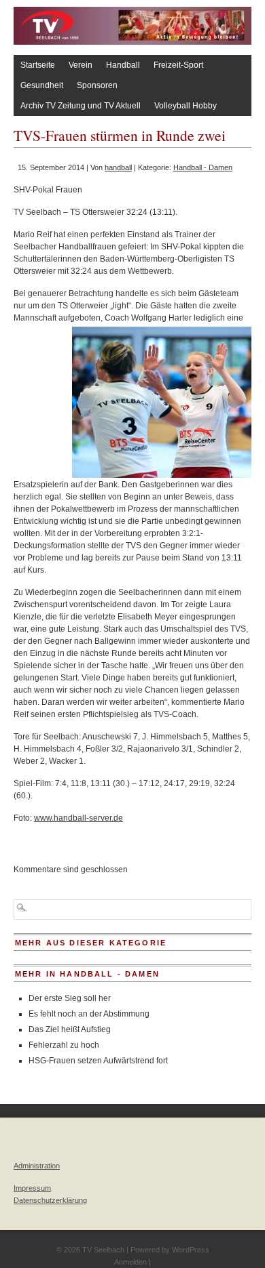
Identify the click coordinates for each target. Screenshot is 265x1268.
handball (118, 167)
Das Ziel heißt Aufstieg (70, 1029)
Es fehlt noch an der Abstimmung (89, 1014)
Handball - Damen (202, 167)
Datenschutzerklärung (50, 1200)
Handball (123, 65)
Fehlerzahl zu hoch (64, 1045)
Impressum (32, 1188)
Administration (37, 1166)
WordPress (190, 1250)
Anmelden (130, 1262)
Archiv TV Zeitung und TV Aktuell (80, 105)
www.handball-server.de (78, 818)
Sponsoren (97, 85)
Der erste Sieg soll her (70, 998)
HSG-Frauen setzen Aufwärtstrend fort (98, 1060)
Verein (80, 65)
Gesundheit (41, 85)
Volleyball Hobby (185, 105)
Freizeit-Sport (178, 65)
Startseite (37, 65)
